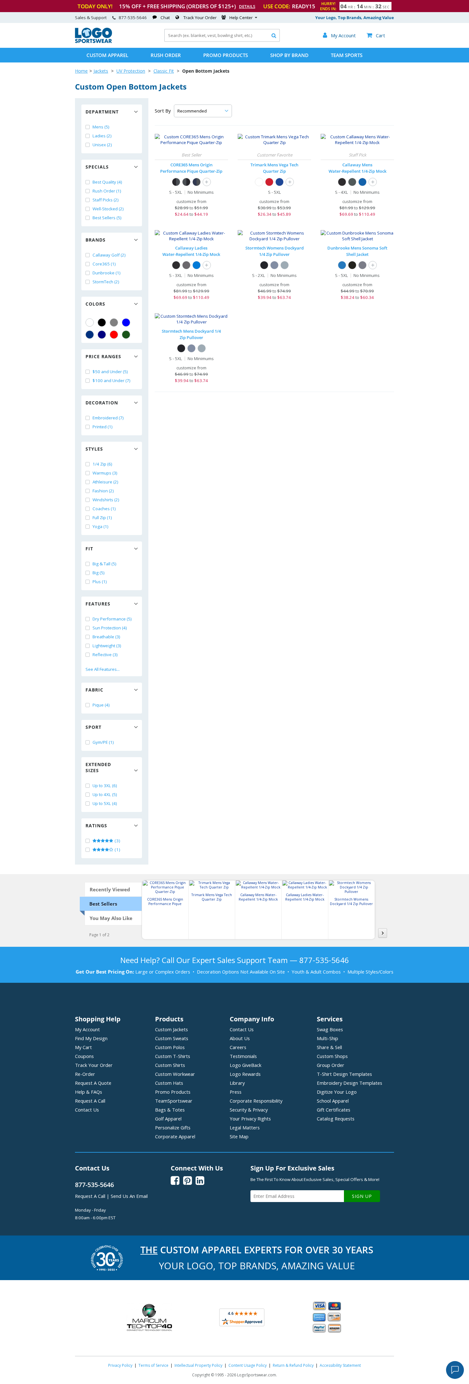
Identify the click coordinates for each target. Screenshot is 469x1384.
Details (247, 6)
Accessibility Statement (340, 1365)
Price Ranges (103, 356)
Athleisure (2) (105, 482)
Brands (96, 240)
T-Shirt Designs (344, 1074)
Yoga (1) (100, 526)
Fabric (94, 690)
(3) (117, 841)
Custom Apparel (107, 55)
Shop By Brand (289, 55)
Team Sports (346, 55)
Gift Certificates (333, 1109)
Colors (95, 304)
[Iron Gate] (352, 182)
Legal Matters (245, 1127)
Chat (165, 17)
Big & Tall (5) (104, 564)
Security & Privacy (249, 1109)
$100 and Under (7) (111, 380)
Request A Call (90, 1101)
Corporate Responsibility (256, 1101)
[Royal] (90, 334)
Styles (94, 449)
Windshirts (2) (106, 500)
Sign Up (362, 1196)
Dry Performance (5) (112, 619)
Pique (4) (101, 705)
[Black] (102, 322)
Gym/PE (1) (103, 742)
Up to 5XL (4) (105, 803)
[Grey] (114, 322)
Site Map (239, 1136)
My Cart (83, 1047)
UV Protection (130, 71)
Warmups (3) (105, 473)
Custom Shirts (170, 1065)
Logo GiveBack (245, 1065)
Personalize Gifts (172, 1127)
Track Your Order (200, 17)
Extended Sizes (98, 767)
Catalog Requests (335, 1118)
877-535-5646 (133, 17)
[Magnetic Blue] (362, 182)
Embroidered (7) (108, 418)
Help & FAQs (88, 1092)
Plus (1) (100, 581)
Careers (238, 1047)
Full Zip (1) (102, 517)
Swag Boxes (330, 1029)
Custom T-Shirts (172, 1056)
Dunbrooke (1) (107, 273)
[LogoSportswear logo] (93, 41)
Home (81, 71)
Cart (376, 35)
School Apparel (333, 1101)
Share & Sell (329, 1047)
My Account (87, 1029)
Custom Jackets (171, 1029)
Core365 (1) (104, 264)
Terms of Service (153, 1365)
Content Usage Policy (247, 1365)
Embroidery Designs (349, 1083)
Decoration (102, 403)
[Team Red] (269, 182)
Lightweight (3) (107, 646)
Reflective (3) (105, 654)
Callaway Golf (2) (109, 255)
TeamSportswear (173, 1101)
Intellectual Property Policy (198, 1365)
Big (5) (99, 573)
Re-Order (85, 1074)
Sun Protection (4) (110, 628)
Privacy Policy (120, 1365)
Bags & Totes (170, 1109)
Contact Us (87, 1109)
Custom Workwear (175, 1074)
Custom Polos (170, 1047)
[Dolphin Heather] (284, 265)
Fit (89, 549)
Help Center (241, 17)
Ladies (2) (102, 136)
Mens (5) (101, 127)
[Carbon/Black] (186, 182)
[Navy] (102, 334)
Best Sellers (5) (107, 218)
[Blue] (126, 322)
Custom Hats (169, 1083)
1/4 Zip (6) (102, 464)
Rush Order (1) (107, 191)
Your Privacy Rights (250, 1118)
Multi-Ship (327, 1038)
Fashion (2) (103, 491)
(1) (117, 849)
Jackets (100, 71)
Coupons (84, 1056)
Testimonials (243, 1056)
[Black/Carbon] (176, 182)
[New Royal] (279, 182)
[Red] (114, 334)
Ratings (96, 825)
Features (98, 604)
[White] (90, 322)
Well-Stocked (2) (108, 209)
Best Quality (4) (107, 182)
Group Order (330, 1065)
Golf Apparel (168, 1118)
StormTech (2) (106, 282)
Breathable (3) (106, 637)
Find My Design (91, 1038)
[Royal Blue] (342, 265)
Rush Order (166, 55)
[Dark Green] (126, 334)
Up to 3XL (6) (105, 785)
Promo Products (225, 55)
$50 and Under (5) (110, 371)
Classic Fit (163, 71)
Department (102, 112)
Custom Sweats (171, 1038)
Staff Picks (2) (106, 200)
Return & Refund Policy (293, 1365)
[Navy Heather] (274, 265)
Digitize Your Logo (337, 1092)
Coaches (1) (104, 508)
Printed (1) (103, 427)
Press (236, 1092)
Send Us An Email (129, 1196)
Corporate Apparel (175, 1136)
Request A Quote (93, 1083)
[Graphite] (362, 265)
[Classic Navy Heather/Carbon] (196, 182)
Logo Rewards (245, 1074)
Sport (93, 727)
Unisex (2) (102, 145)
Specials (97, 167)
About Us (240, 1038)
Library (237, 1083)
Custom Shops (332, 1056)
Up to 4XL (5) (105, 794)
